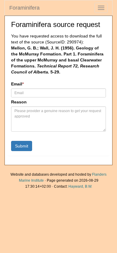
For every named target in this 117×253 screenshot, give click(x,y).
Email (17, 84)
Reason (19, 102)
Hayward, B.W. (80, 186)
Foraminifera (24, 8)
